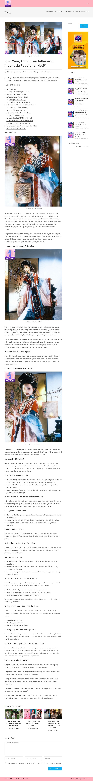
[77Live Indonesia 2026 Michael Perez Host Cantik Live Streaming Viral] (71, 114)
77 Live (9, 72)
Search (70, 23)
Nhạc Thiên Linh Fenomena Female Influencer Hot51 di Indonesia (53, 724)
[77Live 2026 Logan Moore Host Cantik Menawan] (71, 135)
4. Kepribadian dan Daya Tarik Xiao (18, 113)
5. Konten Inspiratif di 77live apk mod (19, 118)
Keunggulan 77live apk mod (18, 108)
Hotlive (78, 779)
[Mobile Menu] (87, 4)
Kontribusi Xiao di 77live (17, 110)
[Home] (47, 11)
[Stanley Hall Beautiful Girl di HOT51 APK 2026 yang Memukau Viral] (71, 91)
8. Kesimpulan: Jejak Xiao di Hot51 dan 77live (21, 126)
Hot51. (14, 330)
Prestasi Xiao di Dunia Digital (16, 94)
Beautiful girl (35, 72)
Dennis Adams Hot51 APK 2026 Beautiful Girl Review (81, 80)
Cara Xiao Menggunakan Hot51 (19, 102)
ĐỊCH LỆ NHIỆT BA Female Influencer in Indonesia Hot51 (33, 723)
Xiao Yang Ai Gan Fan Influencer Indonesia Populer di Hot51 (74, 11)
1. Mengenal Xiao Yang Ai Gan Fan (17, 92)
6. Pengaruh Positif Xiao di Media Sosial (19, 121)
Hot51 (22, 219)
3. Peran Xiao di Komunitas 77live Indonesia (21, 105)
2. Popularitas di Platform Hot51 (17, 97)
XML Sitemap (84, 779)
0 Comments (48, 72)
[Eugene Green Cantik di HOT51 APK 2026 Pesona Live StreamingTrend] (71, 102)
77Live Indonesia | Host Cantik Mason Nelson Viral (80, 124)
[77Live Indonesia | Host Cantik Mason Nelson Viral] (71, 125)
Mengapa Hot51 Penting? (17, 100)
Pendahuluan (11, 89)
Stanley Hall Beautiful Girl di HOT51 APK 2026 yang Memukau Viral (81, 90)
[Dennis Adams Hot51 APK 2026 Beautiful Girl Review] (71, 81)
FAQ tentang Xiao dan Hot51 (16, 129)
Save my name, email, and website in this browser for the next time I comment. (34, 763)
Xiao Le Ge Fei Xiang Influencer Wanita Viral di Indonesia (13, 723)
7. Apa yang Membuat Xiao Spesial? (18, 123)
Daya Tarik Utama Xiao (16, 115)
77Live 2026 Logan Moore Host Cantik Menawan (80, 134)
